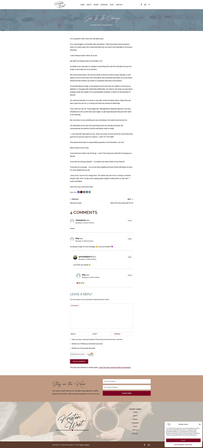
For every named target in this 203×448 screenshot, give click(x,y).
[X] (81, 192)
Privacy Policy (188, 444)
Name (73, 334)
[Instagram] (145, 4)
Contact (119, 4)
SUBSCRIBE (127, 393)
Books (96, 4)
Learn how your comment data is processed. (115, 367)
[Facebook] (141, 4)
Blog (112, 4)
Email (95, 334)
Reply (130, 220)
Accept (183, 440)
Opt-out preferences (179, 444)
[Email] (89, 192)
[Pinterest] (84, 192)
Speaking (104, 4)
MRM (81, 445)
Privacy (87, 445)
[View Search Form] (149, 4)
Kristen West (96, 25)
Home (82, 4)
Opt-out (135, 433)
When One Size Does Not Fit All (121, 201)
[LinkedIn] (87, 192)
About (89, 4)
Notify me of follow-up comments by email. (87, 344)
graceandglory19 (85, 257)
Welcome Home (76, 201)
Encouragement (107, 25)
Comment (75, 305)
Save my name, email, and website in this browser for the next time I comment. (97, 339)
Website (117, 334)
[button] (200, 424)
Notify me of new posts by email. (83, 348)
